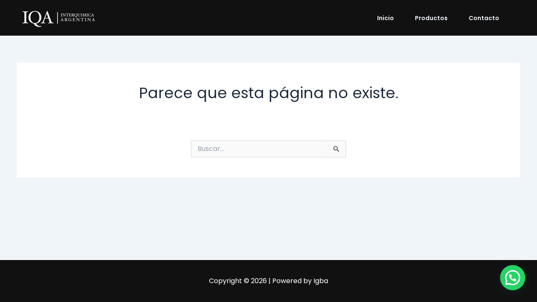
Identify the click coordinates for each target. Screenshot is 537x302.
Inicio (385, 18)
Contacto (484, 18)
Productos (431, 18)
